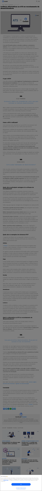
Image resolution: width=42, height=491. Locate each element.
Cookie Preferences (21, 488)
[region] (21, 483)
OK (21, 484)
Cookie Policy (5, 480)
